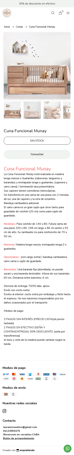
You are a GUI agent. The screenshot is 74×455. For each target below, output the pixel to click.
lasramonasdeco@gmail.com (20, 427)
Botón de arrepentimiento (18, 438)
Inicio (7, 27)
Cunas (20, 27)
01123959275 (11, 431)
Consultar (37, 154)
